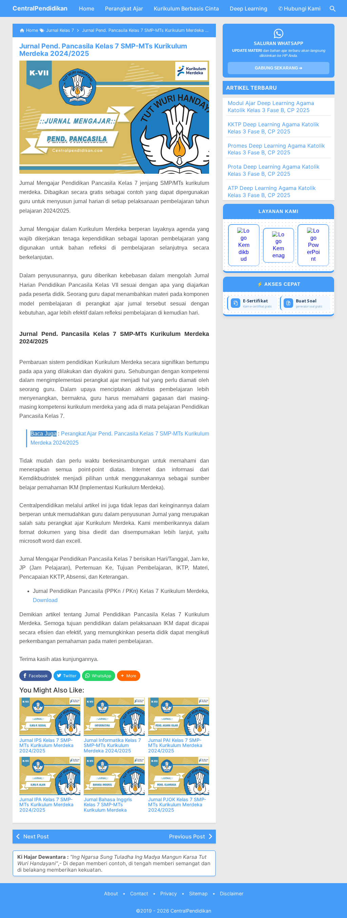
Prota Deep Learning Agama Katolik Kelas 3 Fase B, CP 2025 (274, 170)
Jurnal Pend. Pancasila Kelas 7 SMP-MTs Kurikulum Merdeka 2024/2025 (103, 50)
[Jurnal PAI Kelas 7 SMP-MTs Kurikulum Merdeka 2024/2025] (178, 717)
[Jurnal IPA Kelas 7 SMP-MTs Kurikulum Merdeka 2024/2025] (49, 776)
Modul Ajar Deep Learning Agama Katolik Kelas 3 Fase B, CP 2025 (271, 106)
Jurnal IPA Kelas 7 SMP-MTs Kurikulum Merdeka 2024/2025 (46, 804)
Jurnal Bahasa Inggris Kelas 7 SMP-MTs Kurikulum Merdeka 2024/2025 (108, 807)
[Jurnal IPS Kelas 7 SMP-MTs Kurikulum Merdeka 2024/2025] (49, 717)
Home (86, 8)
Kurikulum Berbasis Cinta (186, 8)
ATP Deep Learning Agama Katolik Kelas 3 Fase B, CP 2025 (272, 191)
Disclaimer (231, 893)
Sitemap (198, 893)
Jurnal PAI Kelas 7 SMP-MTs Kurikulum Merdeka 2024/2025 (175, 745)
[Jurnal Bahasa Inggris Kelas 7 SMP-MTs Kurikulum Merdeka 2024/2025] (114, 776)
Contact (139, 893)
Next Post (36, 836)
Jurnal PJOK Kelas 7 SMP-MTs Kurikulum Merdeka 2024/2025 (177, 804)
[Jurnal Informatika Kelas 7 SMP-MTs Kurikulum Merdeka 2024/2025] (114, 717)
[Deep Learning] (244, 245)
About (111, 893)
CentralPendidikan (40, 8)
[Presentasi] (313, 245)
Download (45, 600)
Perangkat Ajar (124, 8)
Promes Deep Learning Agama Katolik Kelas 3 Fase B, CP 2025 (276, 149)
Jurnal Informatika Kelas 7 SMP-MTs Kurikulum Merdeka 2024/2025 (112, 745)
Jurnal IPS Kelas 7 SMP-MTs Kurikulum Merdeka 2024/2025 (46, 745)
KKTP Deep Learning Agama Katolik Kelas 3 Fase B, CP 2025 (273, 128)
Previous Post (187, 836)
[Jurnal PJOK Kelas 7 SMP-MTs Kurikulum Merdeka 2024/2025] (178, 776)
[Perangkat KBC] (278, 245)
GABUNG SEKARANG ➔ (278, 68)
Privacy (168, 893)
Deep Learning (248, 8)
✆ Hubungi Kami (299, 8)
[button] (128, 675)
